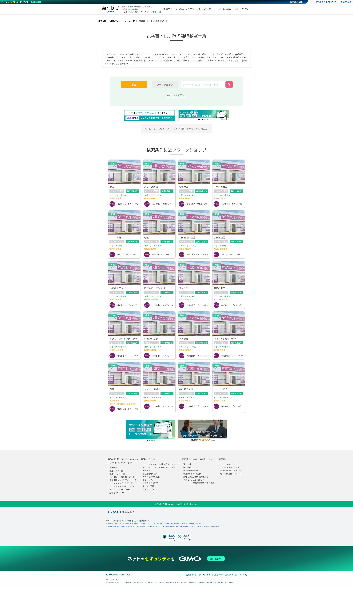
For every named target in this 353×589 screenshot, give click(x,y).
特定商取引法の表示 (192, 473)
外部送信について (150, 483)
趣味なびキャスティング (230, 470)
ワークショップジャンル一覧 (121, 486)
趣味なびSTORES (116, 492)
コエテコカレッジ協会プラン (232, 467)
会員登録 (226, 9)
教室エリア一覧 (116, 470)
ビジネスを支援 (147, 582)
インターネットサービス (113, 582)
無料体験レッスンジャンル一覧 (122, 480)
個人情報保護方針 (191, 470)
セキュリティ (159, 582)
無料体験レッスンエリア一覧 (122, 476)
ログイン (243, 9)
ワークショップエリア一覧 (121, 483)
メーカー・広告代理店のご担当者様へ (199, 483)
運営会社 (187, 464)
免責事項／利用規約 (151, 476)
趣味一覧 (113, 467)
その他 (231, 582)
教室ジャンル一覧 (117, 473)
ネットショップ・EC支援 (132, 582)
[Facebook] (199, 9)
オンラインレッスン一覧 (120, 489)
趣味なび (102, 20)
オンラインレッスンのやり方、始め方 (159, 467)
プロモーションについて (194, 479)
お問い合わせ (148, 489)
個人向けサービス (220, 582)
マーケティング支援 (172, 582)
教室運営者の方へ (185, 8)
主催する (167, 8)
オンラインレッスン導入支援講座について (161, 464)
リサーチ (183, 582)
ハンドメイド (128, 20)
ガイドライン (148, 479)
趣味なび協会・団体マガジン (232, 473)
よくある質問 (148, 486)
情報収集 (191, 582)
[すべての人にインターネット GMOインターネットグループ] (334, 2)
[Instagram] (210, 9)
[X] (204, 9)
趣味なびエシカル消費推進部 (195, 476)
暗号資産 (209, 582)
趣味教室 (114, 20)
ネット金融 (200, 582)
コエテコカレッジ (228, 464)
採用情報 (187, 467)
